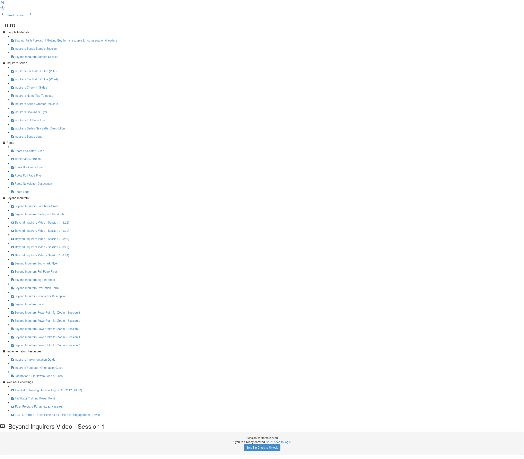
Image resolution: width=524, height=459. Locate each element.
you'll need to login (279, 442)
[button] (2, 4)
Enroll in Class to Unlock (262, 447)
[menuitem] (2, 9)
